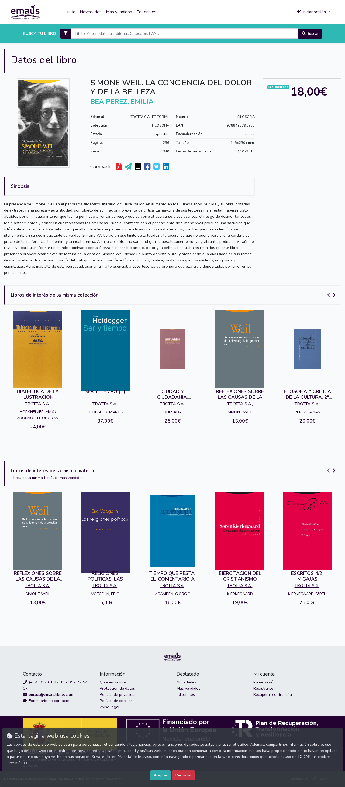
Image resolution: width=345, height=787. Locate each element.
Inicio (70, 12)
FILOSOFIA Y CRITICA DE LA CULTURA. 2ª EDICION (307, 397)
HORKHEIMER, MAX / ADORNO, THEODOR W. (38, 415)
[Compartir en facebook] (147, 167)
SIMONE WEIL (240, 412)
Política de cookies (116, 700)
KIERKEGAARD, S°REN (307, 594)
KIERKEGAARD (240, 594)
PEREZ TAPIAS (307, 412)
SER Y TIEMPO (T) (105, 391)
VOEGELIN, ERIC (105, 594)
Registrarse (263, 688)
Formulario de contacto (49, 700)
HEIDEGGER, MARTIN (105, 412)
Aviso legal (109, 707)
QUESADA (172, 412)
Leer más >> (17, 762)
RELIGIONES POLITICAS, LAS (105, 576)
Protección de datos (117, 688)
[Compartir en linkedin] (166, 167)
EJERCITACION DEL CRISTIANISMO (240, 576)
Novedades (91, 12)
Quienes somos (113, 682)
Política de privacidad (118, 694)
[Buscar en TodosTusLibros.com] (138, 167)
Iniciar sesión (264, 682)
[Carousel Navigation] (332, 295)
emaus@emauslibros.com (50, 694)
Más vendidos (119, 12)
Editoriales (146, 12)
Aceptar (160, 775)
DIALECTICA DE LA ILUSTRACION (38, 394)
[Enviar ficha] (129, 167)
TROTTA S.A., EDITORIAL (150, 116)
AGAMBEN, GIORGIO (173, 594)
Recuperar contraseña (272, 694)
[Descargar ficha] (119, 167)
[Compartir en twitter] (157, 167)
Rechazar (183, 775)
